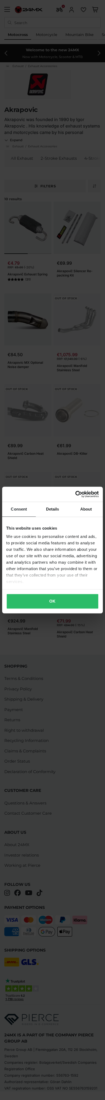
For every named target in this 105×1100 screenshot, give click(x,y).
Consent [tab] (19, 509)
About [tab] (86, 509)
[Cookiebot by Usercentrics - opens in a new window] (75, 494)
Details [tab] (52, 509)
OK (52, 601)
